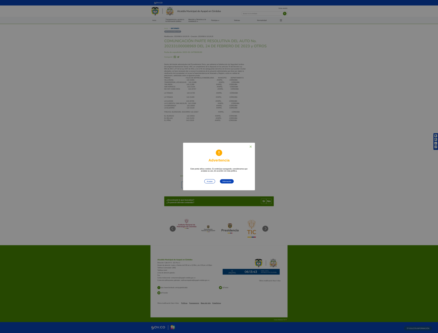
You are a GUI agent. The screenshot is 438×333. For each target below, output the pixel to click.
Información (226, 181)
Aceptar (210, 181)
